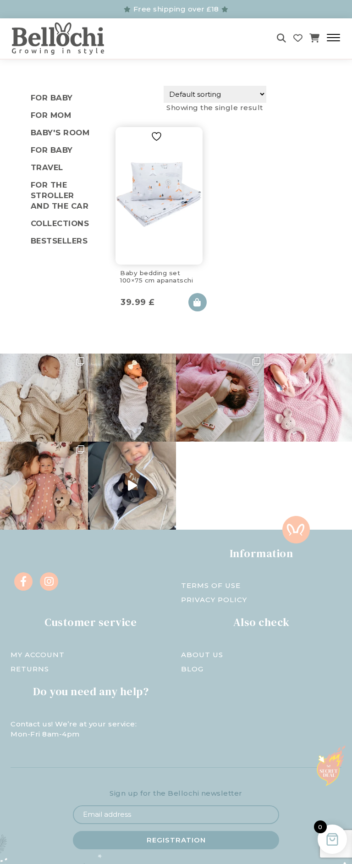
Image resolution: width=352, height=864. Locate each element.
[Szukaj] (281, 38)
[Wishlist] (298, 38)
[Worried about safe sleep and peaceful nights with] (44, 486)
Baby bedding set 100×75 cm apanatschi (156, 276)
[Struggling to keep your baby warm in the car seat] (132, 486)
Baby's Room (60, 132)
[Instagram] (49, 581)
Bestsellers (59, 240)
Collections (60, 223)
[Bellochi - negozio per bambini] (63, 38)
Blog (192, 668)
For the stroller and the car (60, 195)
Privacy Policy (214, 599)
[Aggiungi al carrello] (197, 302)
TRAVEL (47, 167)
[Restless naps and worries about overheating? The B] (308, 398)
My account (38, 654)
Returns (30, 668)
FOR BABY (52, 97)
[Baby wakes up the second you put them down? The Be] (220, 398)
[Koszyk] (314, 38)
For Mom (51, 115)
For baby (52, 150)
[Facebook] (23, 581)
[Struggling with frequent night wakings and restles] (44, 398)
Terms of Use (211, 585)
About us (202, 654)
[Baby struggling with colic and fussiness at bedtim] (132, 398)
